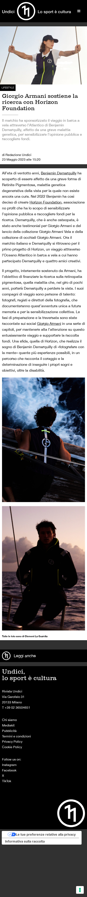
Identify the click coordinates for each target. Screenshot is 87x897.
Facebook (9, 770)
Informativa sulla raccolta (25, 841)
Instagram (9, 765)
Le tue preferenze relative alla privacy (46, 834)
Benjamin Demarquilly (58, 173)
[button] (79, 11)
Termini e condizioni (16, 736)
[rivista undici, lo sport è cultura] (36, 11)
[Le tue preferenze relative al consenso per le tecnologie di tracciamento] (80, 890)
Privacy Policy (12, 741)
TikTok (6, 781)
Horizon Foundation (46, 202)
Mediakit (8, 725)
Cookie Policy (12, 747)
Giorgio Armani (49, 323)
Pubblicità (9, 731)
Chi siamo (9, 720)
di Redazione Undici (16, 155)
